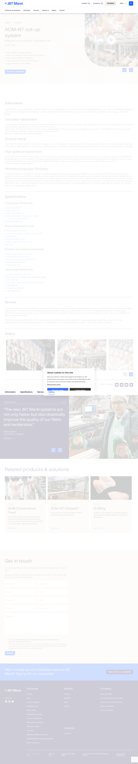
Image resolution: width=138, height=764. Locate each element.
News (54, 10)
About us (45, 10)
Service (36, 10)
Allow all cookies (58, 390)
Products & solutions (12, 10)
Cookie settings (80, 390)
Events (62, 10)
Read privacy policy (54, 384)
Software (26, 10)
